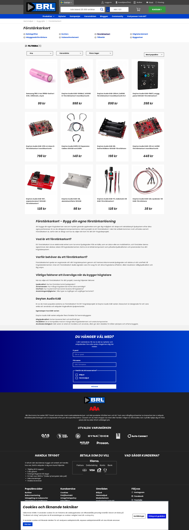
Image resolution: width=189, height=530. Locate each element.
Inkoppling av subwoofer (36, 498)
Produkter (47, 16)
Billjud (81, 375)
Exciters (64, 34)
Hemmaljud (28, 21)
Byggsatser (138, 37)
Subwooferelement (70, 37)
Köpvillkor (65, 501)
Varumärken (90, 16)
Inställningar (139, 516)
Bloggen (104, 16)
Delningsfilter (32, 34)
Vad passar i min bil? (136, 16)
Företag (161, 2)
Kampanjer (75, 16)
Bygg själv (41, 21)
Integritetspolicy (68, 498)
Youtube (138, 500)
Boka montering (32, 495)
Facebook (138, 496)
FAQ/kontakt (66, 495)
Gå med (94, 386)
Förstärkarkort (55, 21)
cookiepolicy (89, 515)
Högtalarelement (140, 34)
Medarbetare (102, 498)
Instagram (139, 492)
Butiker (28, 492)
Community (117, 16)
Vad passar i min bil (105, 501)
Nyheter (62, 16)
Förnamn (76, 360)
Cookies (64, 492)
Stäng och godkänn (157, 516)
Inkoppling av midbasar (36, 501)
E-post (75, 350)
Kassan (156, 9)
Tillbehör (101, 37)
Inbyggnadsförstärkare (36, 37)
